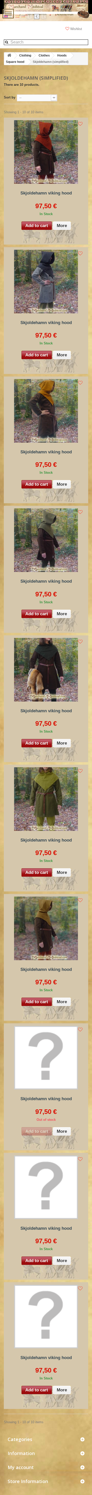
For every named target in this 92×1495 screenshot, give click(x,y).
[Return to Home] (9, 55)
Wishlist (76, 29)
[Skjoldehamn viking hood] (46, 152)
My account (21, 1467)
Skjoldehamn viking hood (46, 193)
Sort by (9, 97)
